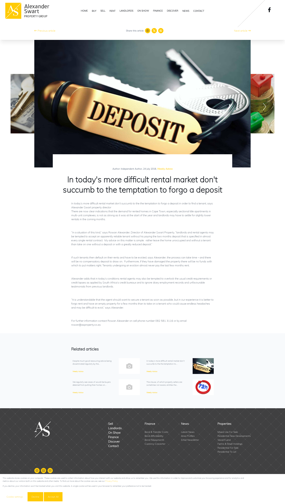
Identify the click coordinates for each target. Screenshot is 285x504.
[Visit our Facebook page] (270, 9)
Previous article (46, 30)
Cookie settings (15, 496)
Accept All (53, 496)
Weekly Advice (165, 168)
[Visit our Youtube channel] (50, 470)
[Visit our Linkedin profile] (43, 470)
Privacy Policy (111, 481)
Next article (240, 30)
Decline (35, 496)
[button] (20, 106)
